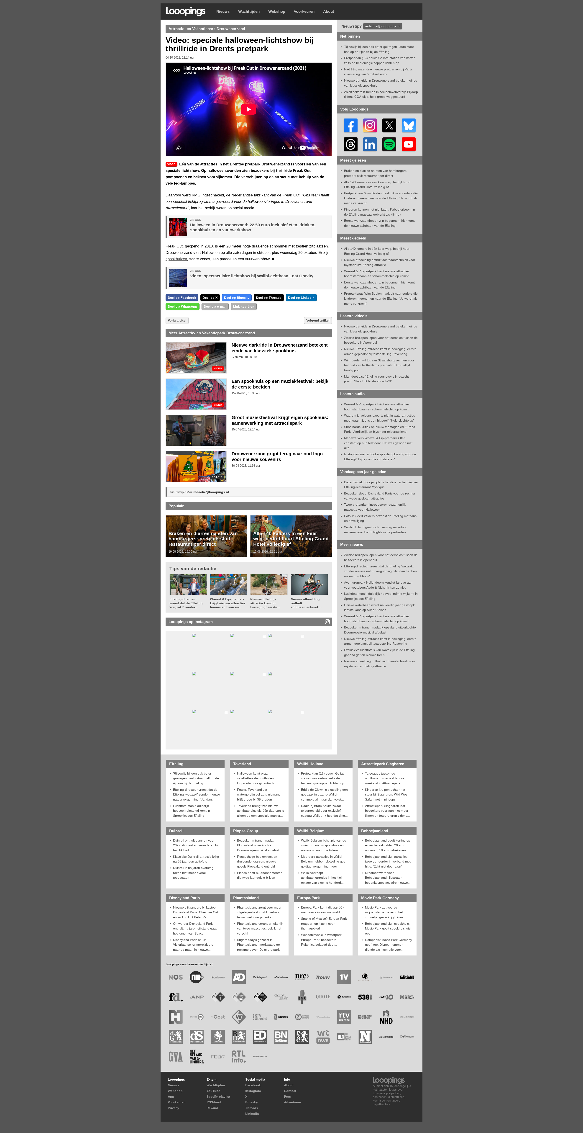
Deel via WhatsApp (182, 306)
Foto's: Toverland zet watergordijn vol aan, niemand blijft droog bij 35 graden (259, 794)
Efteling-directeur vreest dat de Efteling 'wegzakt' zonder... (186, 603)
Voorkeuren (304, 11)
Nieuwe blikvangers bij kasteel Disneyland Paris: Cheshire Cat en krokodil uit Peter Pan (195, 912)
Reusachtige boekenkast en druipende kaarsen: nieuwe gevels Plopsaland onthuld (257, 861)
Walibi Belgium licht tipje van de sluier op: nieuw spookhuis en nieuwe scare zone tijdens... (323, 845)
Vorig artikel (177, 320)
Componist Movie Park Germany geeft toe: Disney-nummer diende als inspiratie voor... (388, 944)
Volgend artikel (318, 320)
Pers (287, 1096)
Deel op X (210, 297)
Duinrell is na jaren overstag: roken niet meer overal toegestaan (193, 872)
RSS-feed (214, 1102)
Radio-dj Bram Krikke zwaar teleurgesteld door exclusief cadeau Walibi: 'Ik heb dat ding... (324, 810)
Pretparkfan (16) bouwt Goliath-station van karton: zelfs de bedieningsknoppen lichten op (324, 778)
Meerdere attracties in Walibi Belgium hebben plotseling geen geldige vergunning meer (324, 861)
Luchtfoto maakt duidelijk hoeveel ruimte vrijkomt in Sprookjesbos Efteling (191, 810)
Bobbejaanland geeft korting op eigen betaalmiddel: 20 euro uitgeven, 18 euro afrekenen (387, 845)
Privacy (173, 1108)
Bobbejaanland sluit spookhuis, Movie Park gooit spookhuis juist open (388, 928)
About (328, 11)
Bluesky (251, 1102)
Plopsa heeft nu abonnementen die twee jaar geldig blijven (259, 875)
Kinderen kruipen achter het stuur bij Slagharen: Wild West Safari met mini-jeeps (386, 794)
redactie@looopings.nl (211, 492)
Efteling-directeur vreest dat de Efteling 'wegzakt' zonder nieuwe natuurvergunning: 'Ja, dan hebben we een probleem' (380, 571)
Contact (290, 1091)
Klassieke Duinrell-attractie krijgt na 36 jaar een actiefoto (196, 859)
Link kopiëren (243, 306)
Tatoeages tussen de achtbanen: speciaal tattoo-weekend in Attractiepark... (384, 778)
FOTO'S (217, 477)
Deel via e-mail (215, 306)
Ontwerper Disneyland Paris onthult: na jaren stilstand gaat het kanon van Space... (195, 928)
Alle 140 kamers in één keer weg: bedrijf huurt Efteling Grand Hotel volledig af (291, 539)
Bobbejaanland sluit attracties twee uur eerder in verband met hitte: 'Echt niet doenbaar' (388, 861)
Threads (251, 1108)
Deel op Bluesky (236, 297)
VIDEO (218, 368)
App (171, 1096)
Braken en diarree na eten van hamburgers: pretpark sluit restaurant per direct (203, 539)
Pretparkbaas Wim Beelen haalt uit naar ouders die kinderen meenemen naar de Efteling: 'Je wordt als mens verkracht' (381, 198)
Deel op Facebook (182, 297)
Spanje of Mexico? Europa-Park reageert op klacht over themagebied (324, 923)
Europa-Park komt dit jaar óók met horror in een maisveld (322, 910)
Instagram (253, 1091)
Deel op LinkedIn (301, 297)
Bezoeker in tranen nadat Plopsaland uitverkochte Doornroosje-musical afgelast (258, 845)
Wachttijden (249, 11)
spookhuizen (176, 259)
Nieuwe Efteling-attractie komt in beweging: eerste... (265, 603)
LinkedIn (252, 1113)
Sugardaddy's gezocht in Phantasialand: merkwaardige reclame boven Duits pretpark (258, 944)
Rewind (212, 1108)
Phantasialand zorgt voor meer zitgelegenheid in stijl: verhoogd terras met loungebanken (259, 912)
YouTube (213, 1091)
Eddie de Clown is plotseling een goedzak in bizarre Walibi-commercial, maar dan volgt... (324, 794)
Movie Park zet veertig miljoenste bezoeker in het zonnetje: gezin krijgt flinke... (385, 912)
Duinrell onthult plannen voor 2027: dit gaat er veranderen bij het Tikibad (195, 845)
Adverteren (292, 1102)
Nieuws (223, 11)
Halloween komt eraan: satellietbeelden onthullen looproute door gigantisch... (256, 778)
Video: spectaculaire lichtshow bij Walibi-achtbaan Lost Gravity (251, 276)
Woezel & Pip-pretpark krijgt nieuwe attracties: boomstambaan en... (228, 603)
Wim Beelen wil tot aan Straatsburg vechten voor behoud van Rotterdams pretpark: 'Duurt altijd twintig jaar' (379, 365)
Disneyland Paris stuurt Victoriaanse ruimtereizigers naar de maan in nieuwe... (193, 944)
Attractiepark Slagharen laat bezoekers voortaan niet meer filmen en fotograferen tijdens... (387, 810)
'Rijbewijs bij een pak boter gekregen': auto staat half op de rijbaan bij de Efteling (196, 778)
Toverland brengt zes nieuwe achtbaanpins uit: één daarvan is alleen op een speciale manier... (260, 810)
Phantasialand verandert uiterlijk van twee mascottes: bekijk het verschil (260, 928)
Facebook (253, 1085)
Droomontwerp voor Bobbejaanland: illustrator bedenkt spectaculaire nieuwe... (388, 877)
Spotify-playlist (218, 1096)
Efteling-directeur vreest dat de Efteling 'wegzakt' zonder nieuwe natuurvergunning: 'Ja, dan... (196, 794)
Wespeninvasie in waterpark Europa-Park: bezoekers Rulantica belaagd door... (321, 939)
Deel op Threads (268, 297)
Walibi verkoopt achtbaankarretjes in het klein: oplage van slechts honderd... (322, 877)
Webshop (276, 11)
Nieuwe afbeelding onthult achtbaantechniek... (306, 603)
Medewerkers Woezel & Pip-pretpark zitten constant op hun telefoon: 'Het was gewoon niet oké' (378, 443)
